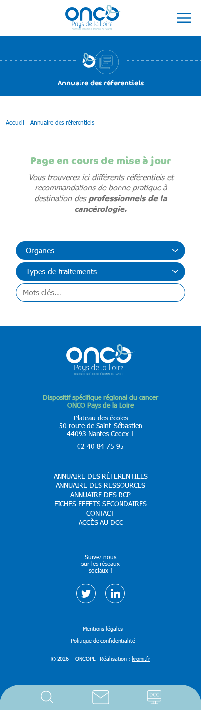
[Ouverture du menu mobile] (184, 18)
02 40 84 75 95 (100, 446)
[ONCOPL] (100, 372)
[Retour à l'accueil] (93, 18)
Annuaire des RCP (100, 494)
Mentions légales (103, 629)
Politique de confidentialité (103, 640)
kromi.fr (141, 658)
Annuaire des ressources (100, 485)
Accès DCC (154, 697)
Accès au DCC (101, 522)
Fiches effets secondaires (100, 504)
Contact (100, 697)
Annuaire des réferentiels (101, 476)
